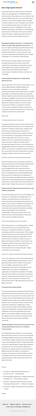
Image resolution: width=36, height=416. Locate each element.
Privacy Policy (27, 404)
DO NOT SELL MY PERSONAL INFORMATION (18, 406)
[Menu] (33, 2)
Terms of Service (15, 404)
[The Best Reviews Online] (10, 2)
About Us (5, 404)
